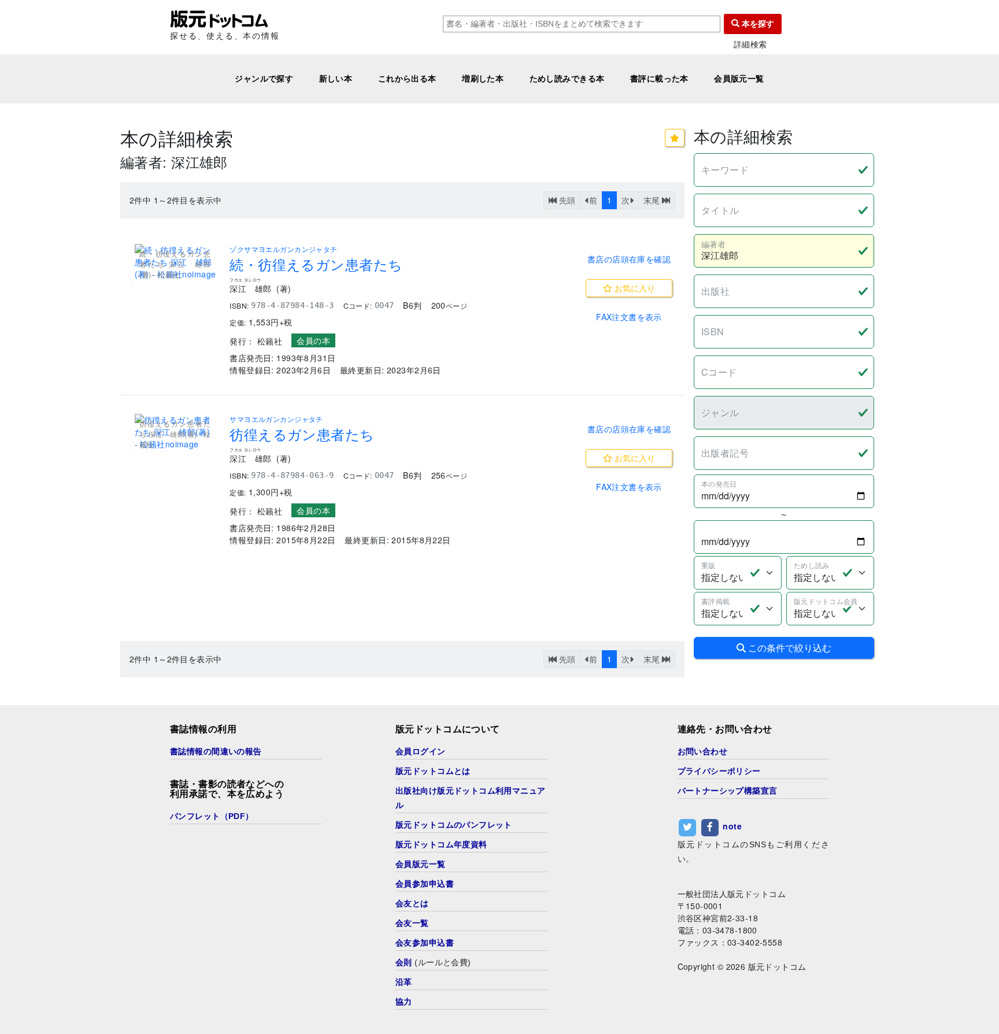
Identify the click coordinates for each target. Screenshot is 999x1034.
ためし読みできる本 (567, 78)
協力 (403, 1001)
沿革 (403, 982)
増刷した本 (483, 78)
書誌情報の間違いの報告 (216, 751)
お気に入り (633, 288)
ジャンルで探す (264, 78)
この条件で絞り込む (788, 647)
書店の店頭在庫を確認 (629, 259)
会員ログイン (420, 751)
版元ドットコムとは (433, 771)
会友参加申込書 (424, 942)
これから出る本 (407, 78)
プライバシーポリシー (719, 771)
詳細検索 (750, 44)
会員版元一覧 (739, 78)
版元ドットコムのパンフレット (453, 824)
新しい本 (336, 78)
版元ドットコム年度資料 (441, 844)
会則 (403, 962)
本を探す (756, 23)
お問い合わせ (703, 751)
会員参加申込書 (424, 883)
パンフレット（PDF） (212, 816)
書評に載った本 (659, 78)
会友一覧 (412, 923)
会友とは (412, 903)
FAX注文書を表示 (629, 317)
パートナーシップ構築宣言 (728, 790)
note (732, 826)
